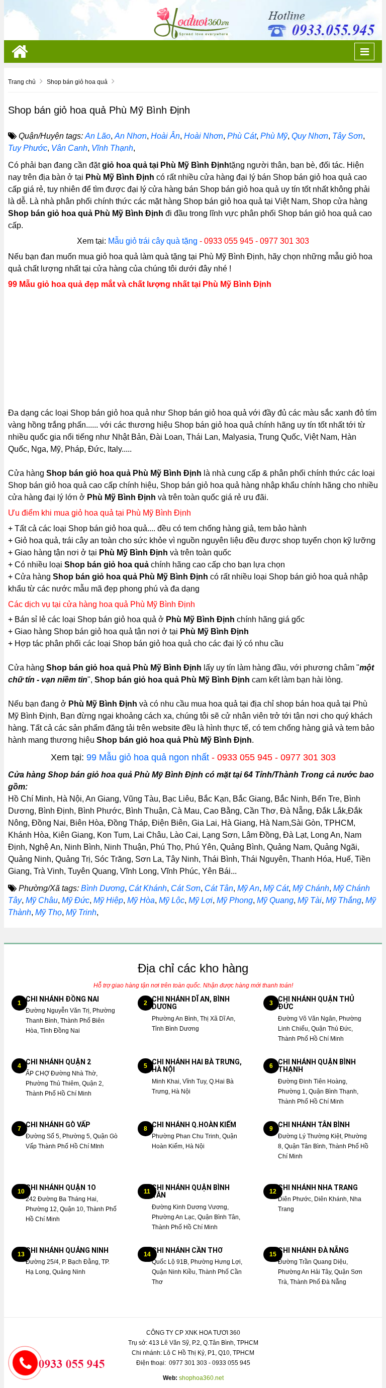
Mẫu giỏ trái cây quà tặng (153, 241)
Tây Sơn (347, 136)
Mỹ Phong (235, 900)
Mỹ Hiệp (108, 900)
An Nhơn (131, 136)
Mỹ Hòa (141, 900)
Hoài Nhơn (203, 136)
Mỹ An (248, 888)
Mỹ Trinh (81, 912)
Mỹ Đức (75, 900)
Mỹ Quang (275, 900)
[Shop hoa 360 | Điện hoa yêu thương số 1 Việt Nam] (193, 19)
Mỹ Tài (310, 900)
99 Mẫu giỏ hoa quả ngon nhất (147, 757)
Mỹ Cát (275, 888)
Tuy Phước (27, 148)
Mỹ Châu (42, 900)
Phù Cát (241, 136)
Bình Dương (103, 888)
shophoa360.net (201, 1377)
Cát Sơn (186, 888)
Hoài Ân (165, 136)
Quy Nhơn (310, 136)
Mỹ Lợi (200, 900)
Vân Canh (69, 148)
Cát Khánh (148, 888)
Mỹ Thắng (343, 900)
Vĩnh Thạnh (112, 148)
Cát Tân (219, 888)
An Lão (98, 136)
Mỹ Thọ (48, 912)
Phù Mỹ (273, 136)
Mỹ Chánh (311, 888)
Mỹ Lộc (171, 900)
